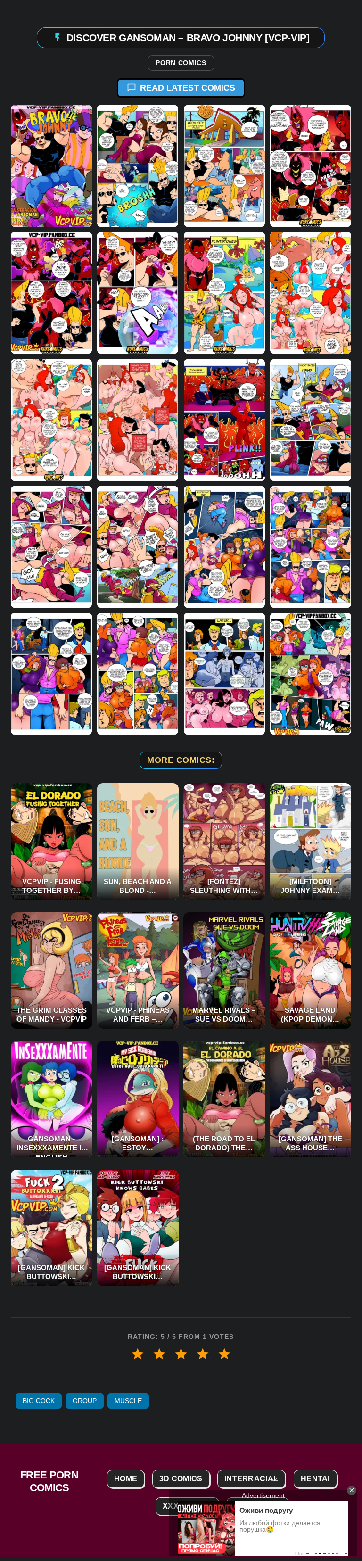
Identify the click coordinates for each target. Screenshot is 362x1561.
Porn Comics (181, 63)
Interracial (251, 1479)
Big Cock (39, 1400)
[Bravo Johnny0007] (224, 293)
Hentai (315, 1479)
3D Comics (181, 1479)
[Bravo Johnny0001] (51, 166)
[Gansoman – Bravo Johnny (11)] (224, 419)
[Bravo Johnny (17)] (51, 674)
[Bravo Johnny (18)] (137, 674)
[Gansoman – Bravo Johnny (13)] (51, 547)
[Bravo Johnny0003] (224, 166)
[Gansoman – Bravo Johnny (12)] (310, 419)
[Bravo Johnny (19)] (224, 674)
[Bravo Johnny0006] (137, 293)
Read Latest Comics (187, 87)
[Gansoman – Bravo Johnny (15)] (224, 547)
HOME (125, 1479)
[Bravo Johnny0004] (310, 166)
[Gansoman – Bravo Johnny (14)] (137, 547)
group (85, 1400)
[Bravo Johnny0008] (310, 293)
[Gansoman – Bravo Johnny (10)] (137, 419)
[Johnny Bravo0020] (310, 674)
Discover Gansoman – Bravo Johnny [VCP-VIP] (188, 37)
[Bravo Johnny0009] (51, 419)
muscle (128, 1400)
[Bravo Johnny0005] (51, 293)
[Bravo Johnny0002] (137, 166)
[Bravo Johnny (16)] (310, 547)
